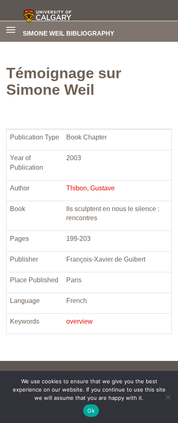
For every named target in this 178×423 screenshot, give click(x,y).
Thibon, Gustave (90, 188)
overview (79, 321)
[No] (168, 397)
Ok (91, 410)
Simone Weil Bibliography (68, 33)
